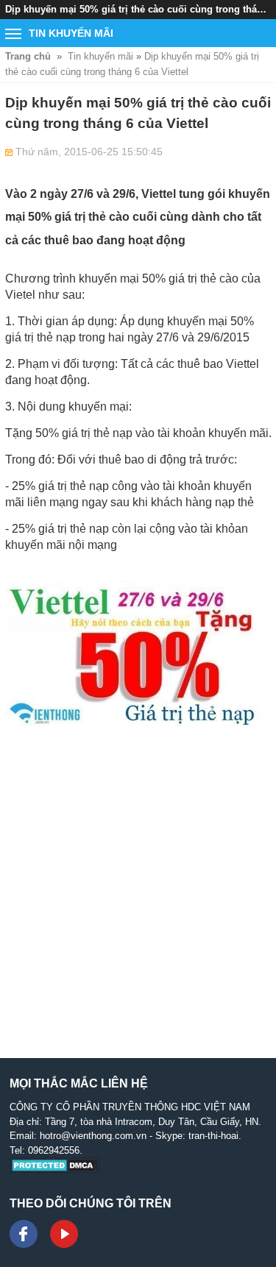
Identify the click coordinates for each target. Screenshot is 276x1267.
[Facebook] (24, 1234)
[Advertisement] (138, 879)
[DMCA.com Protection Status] (55, 1170)
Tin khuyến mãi (100, 56)
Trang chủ (28, 56)
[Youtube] (64, 1234)
